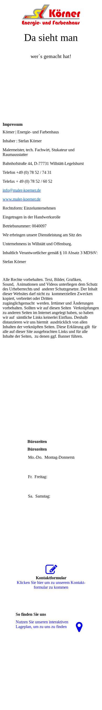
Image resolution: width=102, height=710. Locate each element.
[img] (51, 13)
